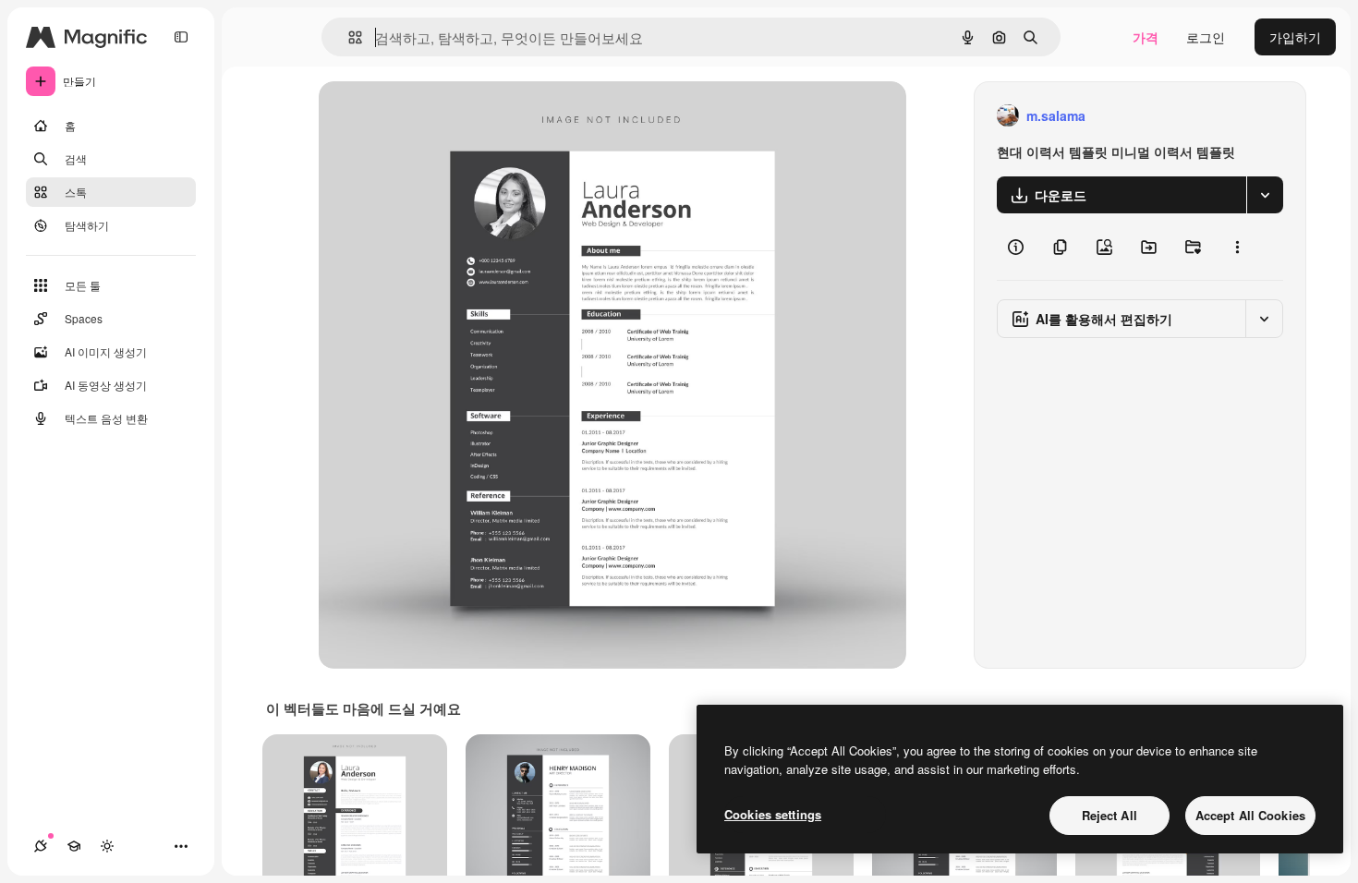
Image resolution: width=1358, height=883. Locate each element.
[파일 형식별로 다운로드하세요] (1264, 194)
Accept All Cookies (1250, 815)
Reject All (1109, 815)
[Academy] (74, 846)
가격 (1145, 37)
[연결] (40, 846)
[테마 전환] (107, 846)
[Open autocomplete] (347, 37)
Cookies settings (772, 814)
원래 (425, 116)
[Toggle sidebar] (181, 37)
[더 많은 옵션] (1237, 246)
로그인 (1205, 37)
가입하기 (1295, 37)
